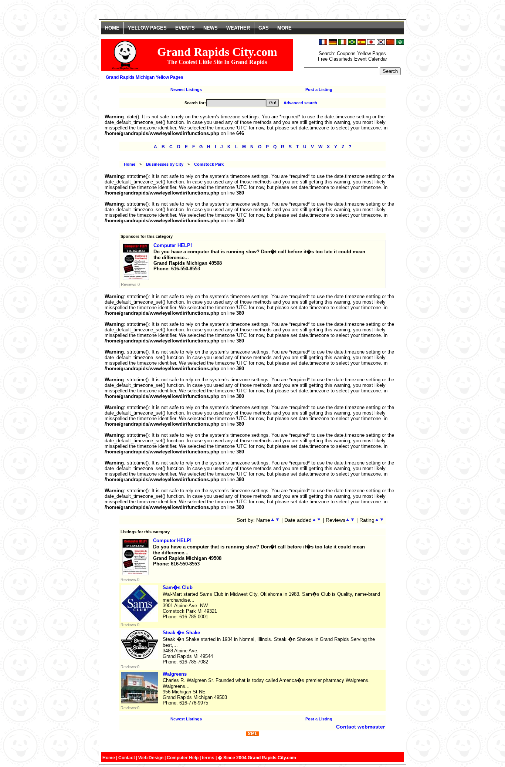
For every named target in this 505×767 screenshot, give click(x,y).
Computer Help (183, 757)
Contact (126, 757)
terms (208, 757)
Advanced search (300, 103)
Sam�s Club (178, 587)
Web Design (150, 757)
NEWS (210, 28)
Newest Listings (186, 89)
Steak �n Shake (181, 632)
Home (129, 164)
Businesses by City (164, 164)
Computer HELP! (172, 245)
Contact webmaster (360, 727)
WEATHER (238, 28)
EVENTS (185, 28)
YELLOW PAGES (147, 28)
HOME (112, 28)
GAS (263, 28)
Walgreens (175, 674)
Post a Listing (318, 89)
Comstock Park (209, 164)
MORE (284, 28)
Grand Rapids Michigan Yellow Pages (144, 77)
